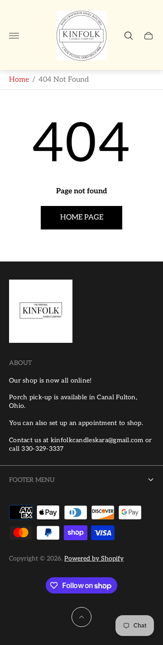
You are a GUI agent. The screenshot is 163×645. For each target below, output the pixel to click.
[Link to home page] (40, 312)
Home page (81, 217)
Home (19, 79)
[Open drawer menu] (14, 36)
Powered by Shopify (94, 558)
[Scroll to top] (81, 617)
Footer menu (32, 480)
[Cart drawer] (148, 36)
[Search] (129, 36)
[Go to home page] (81, 36)
